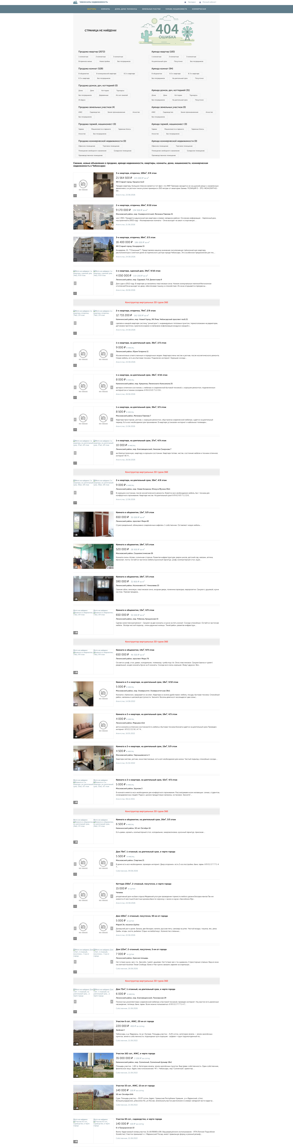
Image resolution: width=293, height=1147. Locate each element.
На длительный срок (159, 61)
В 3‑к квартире (84, 78)
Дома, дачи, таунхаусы (126, 9)
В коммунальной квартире (106, 73)
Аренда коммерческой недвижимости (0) (174, 141)
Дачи (92, 90)
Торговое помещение (111, 146)
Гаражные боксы (124, 129)
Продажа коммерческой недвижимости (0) (102, 141)
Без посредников (123, 61)
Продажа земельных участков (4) (96, 107)
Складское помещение (122, 151)
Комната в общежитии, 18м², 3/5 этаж (135, 577)
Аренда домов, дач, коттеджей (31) (171, 90)
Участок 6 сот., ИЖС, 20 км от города (135, 1021)
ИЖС (80, 112)
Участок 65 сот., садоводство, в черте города (139, 1119)
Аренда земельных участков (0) (169, 107)
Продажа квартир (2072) (91, 52)
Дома (81, 90)
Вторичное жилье (85, 61)
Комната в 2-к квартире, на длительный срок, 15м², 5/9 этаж (146, 746)
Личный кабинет (209, 2)
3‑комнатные (118, 57)
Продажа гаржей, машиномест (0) (97, 124)
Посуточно (178, 61)
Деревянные (103, 95)
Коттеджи (105, 90)
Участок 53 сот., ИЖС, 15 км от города (135, 1086)
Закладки (192, 2)
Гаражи (81, 129)
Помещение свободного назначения (92, 151)
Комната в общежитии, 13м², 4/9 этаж (135, 610)
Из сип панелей (122, 95)
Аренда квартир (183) (163, 52)
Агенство (136, 112)
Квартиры (91, 9)
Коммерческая (199, 9)
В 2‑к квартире (129, 73)
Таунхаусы (120, 90)
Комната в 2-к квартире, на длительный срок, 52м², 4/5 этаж (146, 780)
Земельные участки (151, 9)
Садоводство (95, 112)
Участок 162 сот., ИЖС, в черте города (135, 1054)
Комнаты (105, 9)
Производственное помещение (91, 155)
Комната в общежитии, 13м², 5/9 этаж (135, 512)
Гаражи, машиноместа (176, 9)
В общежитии (84, 73)
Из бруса (82, 100)
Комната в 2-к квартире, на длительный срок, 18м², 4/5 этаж (146, 714)
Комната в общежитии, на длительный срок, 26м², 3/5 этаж (146, 820)
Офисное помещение (87, 146)
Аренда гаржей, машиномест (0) (169, 124)
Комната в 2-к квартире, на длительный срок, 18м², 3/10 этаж (147, 682)
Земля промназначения (116, 112)
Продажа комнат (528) (90, 69)
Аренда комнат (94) (162, 69)
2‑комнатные (101, 57)
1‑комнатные (83, 57)
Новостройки (104, 61)
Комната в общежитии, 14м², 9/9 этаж (135, 650)
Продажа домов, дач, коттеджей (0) (98, 86)
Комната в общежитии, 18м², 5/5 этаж (135, 545)
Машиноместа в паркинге (101, 129)
